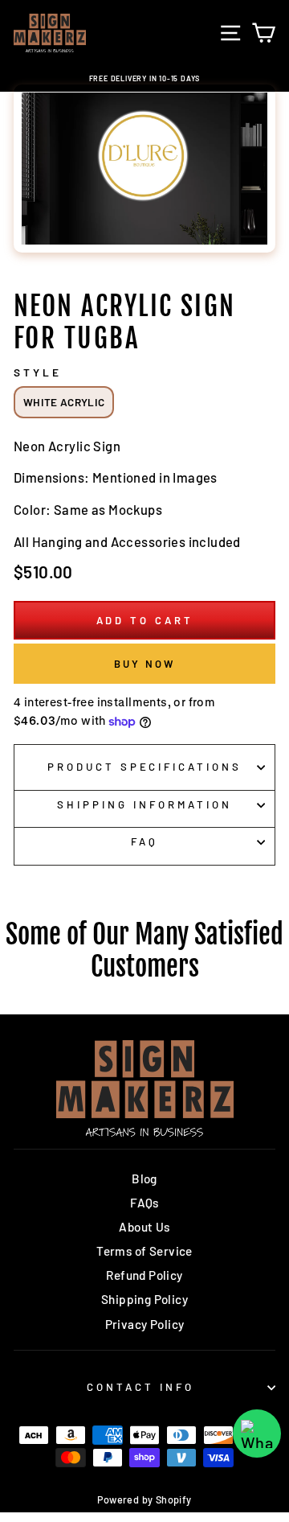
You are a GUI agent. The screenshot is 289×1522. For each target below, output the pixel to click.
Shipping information (144, 804)
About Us (144, 1227)
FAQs (144, 1202)
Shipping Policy (144, 1299)
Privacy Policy (145, 1324)
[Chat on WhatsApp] (257, 1433)
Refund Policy (144, 1275)
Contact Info (140, 1386)
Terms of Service (144, 1251)
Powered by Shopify (144, 1499)
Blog (144, 1178)
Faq (144, 841)
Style (38, 372)
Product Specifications (144, 766)
